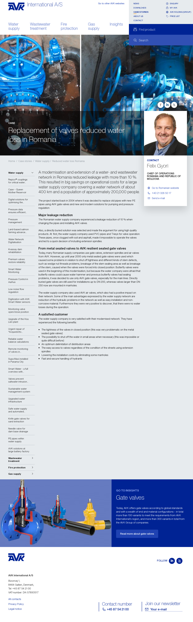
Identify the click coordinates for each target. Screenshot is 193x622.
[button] (21, 173)
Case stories (140, 12)
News (136, 3)
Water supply (14, 26)
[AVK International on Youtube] (179, 561)
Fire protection (69, 26)
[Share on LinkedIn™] (167, 105)
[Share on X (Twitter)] (174, 105)
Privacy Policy (16, 604)
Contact (138, 20)
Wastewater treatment (40, 26)
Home (11, 161)
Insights (116, 24)
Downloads (139, 7)
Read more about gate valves (137, 534)
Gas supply (93, 26)
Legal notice (15, 609)
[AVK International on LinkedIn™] (172, 561)
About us (138, 16)
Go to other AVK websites (111, 3)
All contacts (14, 599)
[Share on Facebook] (161, 105)
